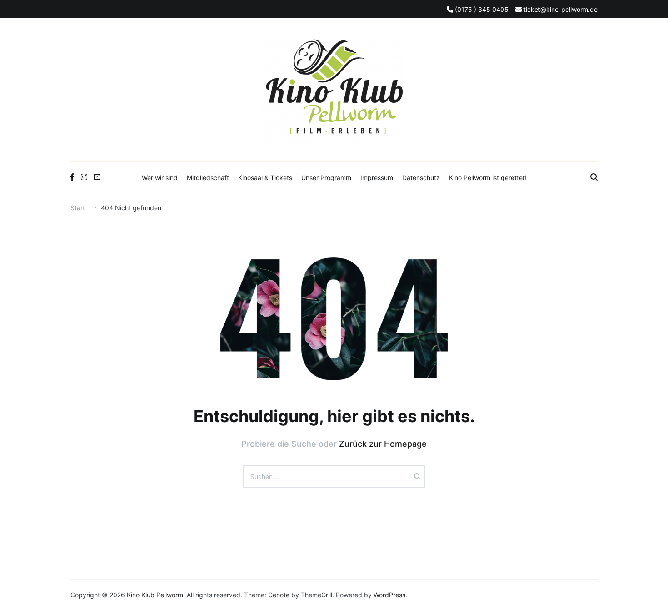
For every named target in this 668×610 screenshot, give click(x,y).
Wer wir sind (160, 177)
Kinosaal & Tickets (265, 177)
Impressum (376, 177)
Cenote (278, 595)
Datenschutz (421, 177)
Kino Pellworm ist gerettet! (488, 177)
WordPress (389, 595)
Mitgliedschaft (208, 177)
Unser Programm (326, 177)
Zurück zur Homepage (383, 444)
